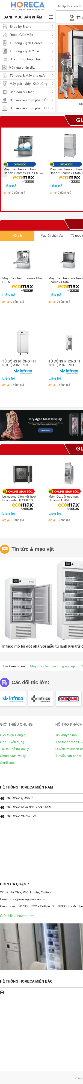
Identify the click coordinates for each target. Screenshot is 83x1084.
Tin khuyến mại (66, 735)
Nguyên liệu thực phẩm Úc (28, 100)
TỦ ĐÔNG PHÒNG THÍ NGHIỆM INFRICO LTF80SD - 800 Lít (19, 365)
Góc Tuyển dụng (12, 742)
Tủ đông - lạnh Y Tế (24, 51)
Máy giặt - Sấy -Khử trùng (28, 83)
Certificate (7, 762)
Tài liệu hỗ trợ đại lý (14, 749)
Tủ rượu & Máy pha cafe (27, 75)
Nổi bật (17, 235)
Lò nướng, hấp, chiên (26, 59)
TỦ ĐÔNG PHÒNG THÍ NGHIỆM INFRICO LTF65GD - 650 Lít (65, 365)
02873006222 (27, 906)
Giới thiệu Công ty (13, 735)
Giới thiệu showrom (15, 916)
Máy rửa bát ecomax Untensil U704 (63, 498)
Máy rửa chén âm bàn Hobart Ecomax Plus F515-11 (23, 172)
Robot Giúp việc (21, 35)
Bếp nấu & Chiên (22, 92)
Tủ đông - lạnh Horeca (26, 43)
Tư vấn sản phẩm (68, 756)
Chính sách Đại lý (13, 756)
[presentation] (62, 62)
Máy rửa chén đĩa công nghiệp (52, 666)
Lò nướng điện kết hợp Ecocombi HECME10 (19, 498)
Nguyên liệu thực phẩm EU (29, 108)
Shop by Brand (20, 26)
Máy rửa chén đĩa (22, 67)
